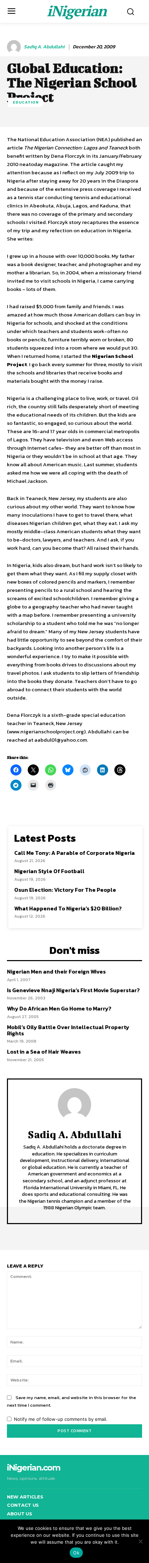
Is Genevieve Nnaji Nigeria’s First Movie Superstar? (73, 990)
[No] (140, 1541)
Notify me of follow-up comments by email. (60, 1419)
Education (26, 102)
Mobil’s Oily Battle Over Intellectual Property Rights (68, 1030)
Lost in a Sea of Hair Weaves (44, 1051)
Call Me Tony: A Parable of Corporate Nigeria (74, 853)
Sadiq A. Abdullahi (44, 47)
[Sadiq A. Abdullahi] (15, 47)
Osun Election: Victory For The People (65, 890)
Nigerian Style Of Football (49, 871)
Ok (76, 1552)
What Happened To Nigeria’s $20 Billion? (68, 908)
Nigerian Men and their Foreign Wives (56, 971)
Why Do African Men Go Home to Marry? (59, 1008)
